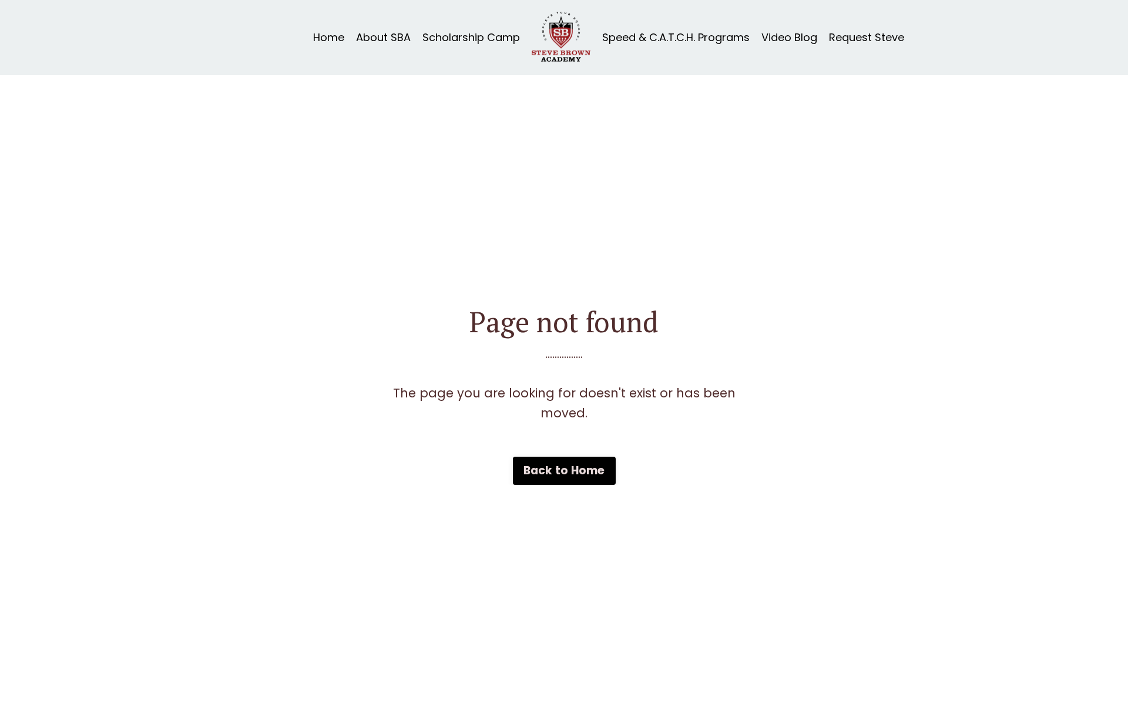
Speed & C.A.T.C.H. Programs (676, 37)
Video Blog (789, 37)
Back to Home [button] (564, 470)
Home (328, 37)
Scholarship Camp (471, 37)
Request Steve (866, 37)
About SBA (383, 37)
